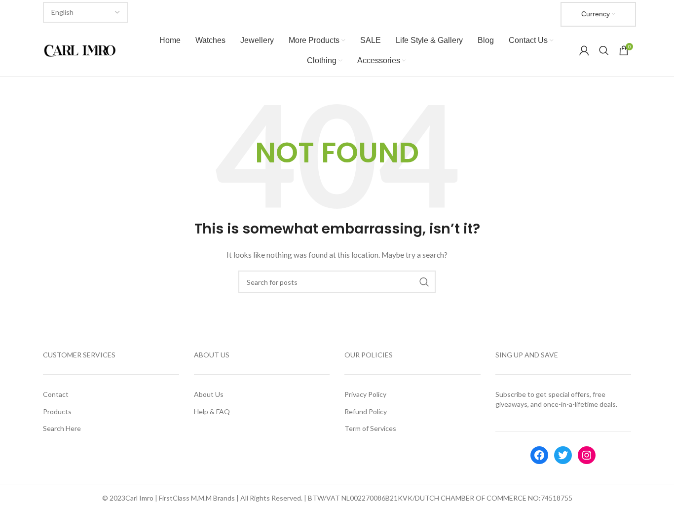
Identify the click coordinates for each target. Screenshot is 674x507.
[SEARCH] (424, 282)
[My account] (584, 50)
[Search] (604, 50)
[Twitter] (563, 455)
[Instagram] (587, 455)
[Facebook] (539, 455)
